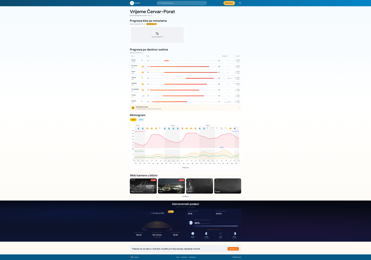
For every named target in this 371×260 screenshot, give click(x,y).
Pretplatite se (233, 249)
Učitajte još (185, 196)
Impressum (192, 257)
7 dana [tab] (141, 119)
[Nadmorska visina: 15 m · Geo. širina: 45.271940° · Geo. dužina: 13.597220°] (151, 15)
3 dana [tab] (133, 119)
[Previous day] (144, 213)
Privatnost (184, 257)
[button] (239, 3)
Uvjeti (177, 257)
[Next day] (170, 213)
